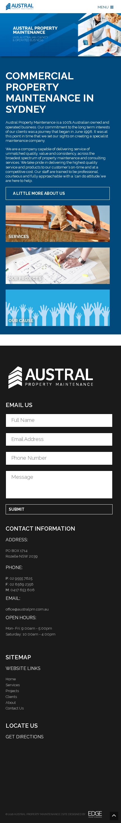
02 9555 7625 (21, 578)
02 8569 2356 (21, 584)
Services (13, 685)
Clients (11, 697)
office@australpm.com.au (27, 609)
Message (22, 477)
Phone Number (29, 458)
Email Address (27, 439)
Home (11, 679)
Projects (12, 691)
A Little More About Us (39, 193)
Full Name (23, 420)
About (11, 703)
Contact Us (15, 708)
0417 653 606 (22, 590)
